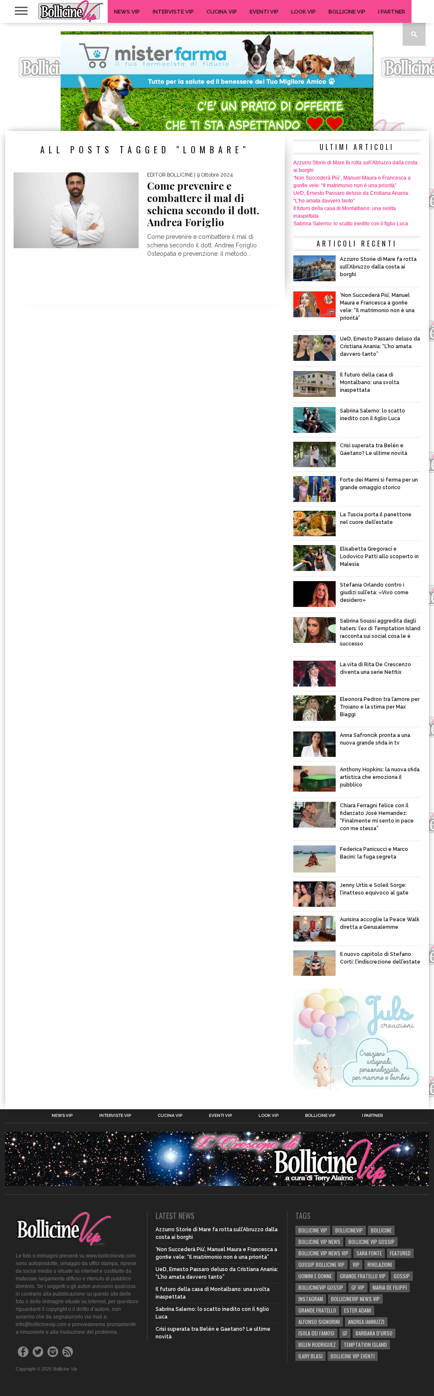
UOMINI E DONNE (315, 1276)
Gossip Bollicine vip (321, 1264)
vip (356, 1264)
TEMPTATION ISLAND (365, 1344)
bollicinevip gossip (320, 1287)
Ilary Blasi (310, 1356)
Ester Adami (357, 1310)
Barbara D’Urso (374, 1333)
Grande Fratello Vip (363, 1276)
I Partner (391, 11)
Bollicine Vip (346, 11)
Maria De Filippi (390, 1287)
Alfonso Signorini (319, 1321)
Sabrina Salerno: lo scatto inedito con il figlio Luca (350, 224)
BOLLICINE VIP (312, 1230)
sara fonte (369, 1253)
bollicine (381, 1230)
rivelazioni (379, 1264)
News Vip (127, 11)
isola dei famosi (316, 1333)
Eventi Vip (264, 11)
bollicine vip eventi (353, 1356)
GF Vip (357, 1287)
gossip (402, 1276)
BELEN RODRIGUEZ (317, 1344)
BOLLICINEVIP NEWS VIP (355, 1298)
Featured (400, 1253)
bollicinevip (349, 1230)
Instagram (310, 1298)
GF (345, 1333)
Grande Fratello (317, 1310)
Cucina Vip (221, 11)
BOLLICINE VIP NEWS (319, 1241)
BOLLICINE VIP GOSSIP (371, 1241)
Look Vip (303, 11)
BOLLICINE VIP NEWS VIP (323, 1253)
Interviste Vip (173, 11)
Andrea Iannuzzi (366, 1321)
